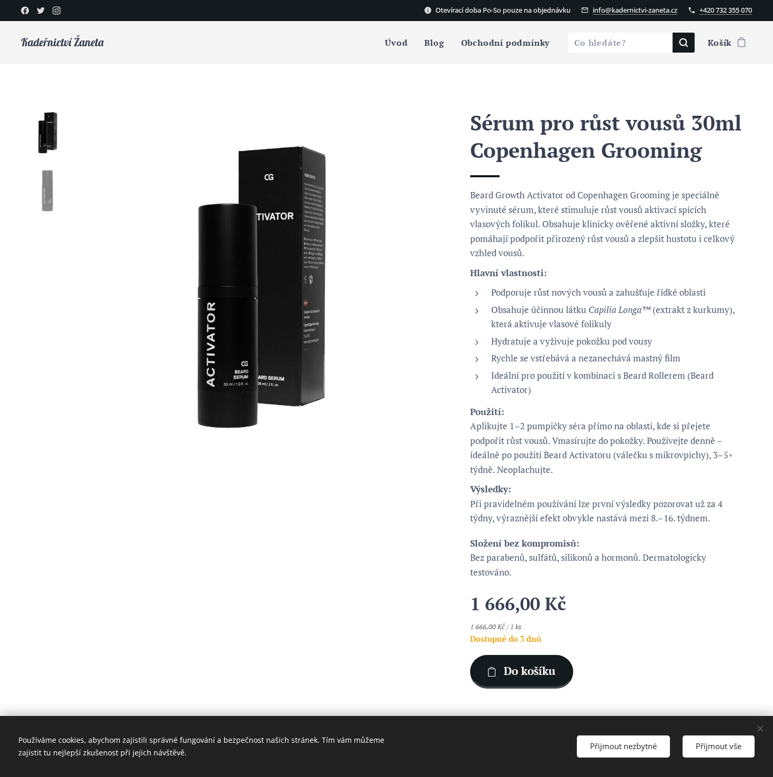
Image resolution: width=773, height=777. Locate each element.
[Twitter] (40, 10)
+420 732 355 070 (725, 10)
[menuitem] (399, 42)
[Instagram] (56, 10)
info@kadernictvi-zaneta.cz (635, 10)
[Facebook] (25, 10)
